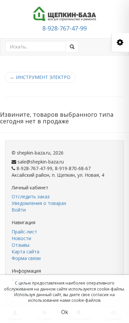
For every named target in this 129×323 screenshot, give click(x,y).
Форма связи (26, 258)
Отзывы (20, 245)
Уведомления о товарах (39, 203)
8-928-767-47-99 (64, 28)
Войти (19, 210)
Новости (21, 238)
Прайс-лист (24, 231)
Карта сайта (25, 251)
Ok (64, 312)
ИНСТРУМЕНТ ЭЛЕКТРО (40, 77)
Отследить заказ (31, 196)
